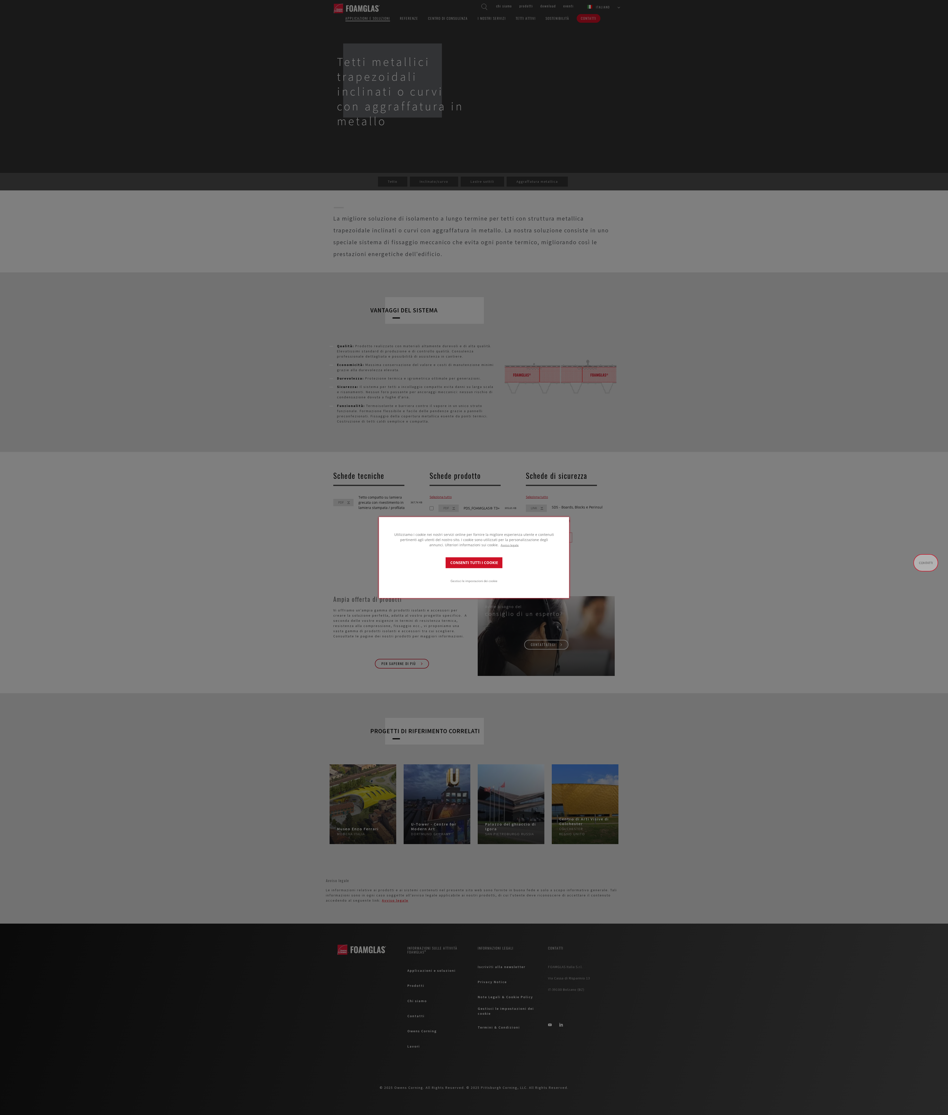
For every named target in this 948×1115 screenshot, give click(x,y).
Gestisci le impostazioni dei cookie (474, 581)
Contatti (926, 563)
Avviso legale (510, 545)
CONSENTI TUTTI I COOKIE (474, 562)
